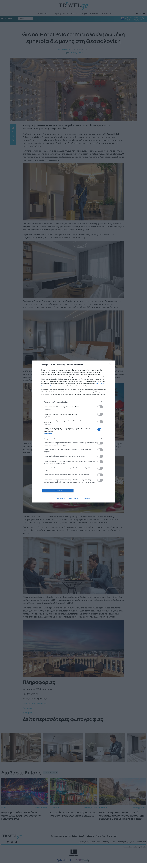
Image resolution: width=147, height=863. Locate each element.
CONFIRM (58, 490)
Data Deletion (61, 498)
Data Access (73, 498)
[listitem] (73, 402)
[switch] (100, 406)
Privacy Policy (85, 498)
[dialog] (73, 431)
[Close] (111, 365)
